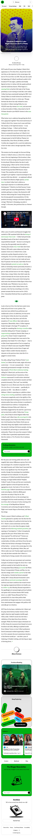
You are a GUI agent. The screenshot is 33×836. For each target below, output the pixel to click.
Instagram (15, 830)
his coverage (4, 504)
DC (5, 683)
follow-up (7, 587)
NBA (20, 6)
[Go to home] (2, 2)
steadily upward (19, 572)
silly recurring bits (22, 417)
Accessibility (27, 827)
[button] (16, 2)
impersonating (5, 333)
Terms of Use (6, 827)
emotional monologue (15, 580)
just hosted (22, 568)
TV (16, 38)
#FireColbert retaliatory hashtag (18, 370)
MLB (29, 6)
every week (17, 247)
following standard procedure (19, 528)
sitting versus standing (7, 395)
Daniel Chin (11, 691)
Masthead (16, 761)
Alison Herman (17, 62)
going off (4, 336)
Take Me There (16, 820)
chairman (4, 377)
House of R (27, 753)
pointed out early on (17, 264)
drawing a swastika (22, 328)
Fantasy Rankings (12, 6)
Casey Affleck (13, 321)
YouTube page (5, 489)
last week (19, 106)
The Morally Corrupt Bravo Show (10, 753)
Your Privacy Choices (18, 827)
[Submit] (29, 451)
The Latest (4, 6)
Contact (6, 761)
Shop (27, 761)
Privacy (11, 827)
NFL (24, 6)
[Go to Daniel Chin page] (5, 691)
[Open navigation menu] (30, 2)
